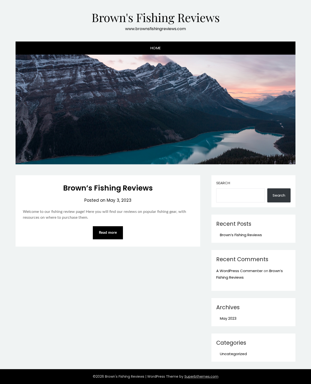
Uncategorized (233, 353)
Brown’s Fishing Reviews (108, 188)
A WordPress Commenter (239, 270)
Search (223, 182)
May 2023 (228, 318)
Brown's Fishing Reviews (156, 17)
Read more (108, 232)
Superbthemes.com (201, 376)
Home (155, 47)
